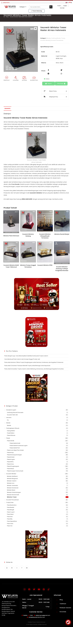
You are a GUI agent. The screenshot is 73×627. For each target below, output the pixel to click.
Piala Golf (9, 516)
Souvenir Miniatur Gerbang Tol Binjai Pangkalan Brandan (61, 268)
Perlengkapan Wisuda (12, 428)
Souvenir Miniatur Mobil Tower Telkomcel (11, 266)
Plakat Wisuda (11, 435)
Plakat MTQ (10, 462)
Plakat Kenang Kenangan (14, 455)
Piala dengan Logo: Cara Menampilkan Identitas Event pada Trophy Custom (26, 356)
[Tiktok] (48, 589)
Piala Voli (9, 526)
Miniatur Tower (60, 38)
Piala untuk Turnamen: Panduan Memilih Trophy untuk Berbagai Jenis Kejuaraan (27, 365)
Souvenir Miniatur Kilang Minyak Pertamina (45, 236)
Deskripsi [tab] (7, 108)
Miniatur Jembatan (12, 485)
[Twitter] (34, 589)
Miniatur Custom (51, 38)
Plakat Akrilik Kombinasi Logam (19, 445)
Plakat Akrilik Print (15, 448)
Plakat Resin (10, 468)
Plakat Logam (11, 459)
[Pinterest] (22, 568)
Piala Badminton (11, 505)
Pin (8, 420)
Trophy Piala (9, 502)
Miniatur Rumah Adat (13, 495)
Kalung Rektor (11, 431)
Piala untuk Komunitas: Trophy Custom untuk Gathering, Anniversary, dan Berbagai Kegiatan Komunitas (34, 369)
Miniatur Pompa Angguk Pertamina (28, 266)
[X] (7, 568)
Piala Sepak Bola (12, 521)
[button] (35, 28)
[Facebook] (12, 568)
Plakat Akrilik (10, 441)
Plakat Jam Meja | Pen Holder (15, 450)
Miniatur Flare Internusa (11, 236)
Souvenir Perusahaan (57, 40)
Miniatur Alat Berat (12, 476)
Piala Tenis (10, 523)
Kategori (22, 7)
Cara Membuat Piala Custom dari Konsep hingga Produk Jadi (22, 359)
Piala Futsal (10, 514)
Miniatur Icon (10, 483)
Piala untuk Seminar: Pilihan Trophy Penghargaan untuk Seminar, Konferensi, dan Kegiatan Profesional (33, 362)
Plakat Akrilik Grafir (15, 443)
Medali (8, 423)
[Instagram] (17, 568)
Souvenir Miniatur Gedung (28, 235)
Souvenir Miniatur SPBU (44, 265)
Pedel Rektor (10, 433)
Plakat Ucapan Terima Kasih (15, 471)
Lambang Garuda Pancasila (15, 412)
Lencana (8, 417)
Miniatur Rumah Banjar (61, 234)
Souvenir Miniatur (45, 40)
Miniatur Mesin (11, 490)
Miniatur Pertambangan (14, 492)
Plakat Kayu (10, 452)
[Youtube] (27, 568)
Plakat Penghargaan (13, 466)
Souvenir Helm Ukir (12, 415)
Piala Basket (10, 507)
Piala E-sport (10, 512)
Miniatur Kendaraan (12, 488)
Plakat (8, 438)
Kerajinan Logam (11, 410)
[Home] (4, 16)
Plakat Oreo (10, 464)
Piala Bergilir (10, 510)
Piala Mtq (9, 519)
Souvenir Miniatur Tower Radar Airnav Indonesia (21, 16)
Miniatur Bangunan (12, 478)
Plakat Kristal (10, 457)
